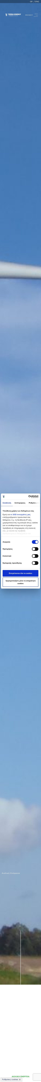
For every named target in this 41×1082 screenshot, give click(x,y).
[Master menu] (35, 15)
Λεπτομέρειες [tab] (19, 503)
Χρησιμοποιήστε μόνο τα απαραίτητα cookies (21, 582)
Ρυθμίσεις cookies (10, 1079)
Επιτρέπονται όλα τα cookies (20, 573)
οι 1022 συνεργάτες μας (20, 514)
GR (31, 1)
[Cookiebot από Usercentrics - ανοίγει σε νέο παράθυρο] (28, 496)
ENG (37, 1)
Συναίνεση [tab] (7, 503)
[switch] (35, 549)
